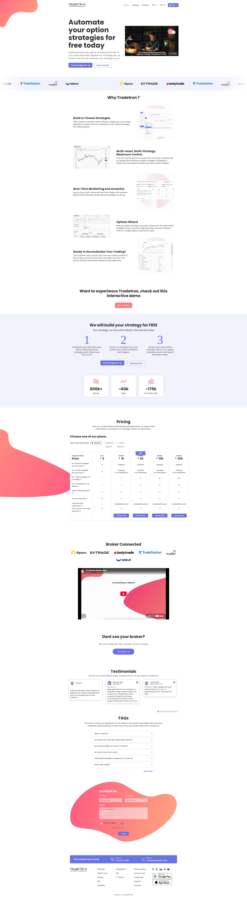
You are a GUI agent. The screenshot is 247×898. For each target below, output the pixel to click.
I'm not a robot (109, 824)
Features (101, 870)
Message (102, 806)
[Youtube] (168, 870)
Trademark (138, 878)
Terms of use (139, 874)
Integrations (121, 870)
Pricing (135, 5)
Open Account (102, 65)
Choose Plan (121, 516)
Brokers (145, 5)
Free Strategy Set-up (80, 65)
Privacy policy (140, 870)
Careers (137, 882)
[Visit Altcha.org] (122, 824)
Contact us (123, 651)
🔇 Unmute (173, 54)
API (98, 882)
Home (126, 5)
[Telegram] (165, 870)
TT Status (120, 878)
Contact (137, 886)
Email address (129, 797)
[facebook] (153, 870)
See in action (123, 305)
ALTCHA (121, 829)
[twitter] (156, 870)
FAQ (117, 874)
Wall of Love (102, 874)
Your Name (103, 797)
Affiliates (101, 886)
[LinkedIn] (161, 870)
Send (124, 835)
